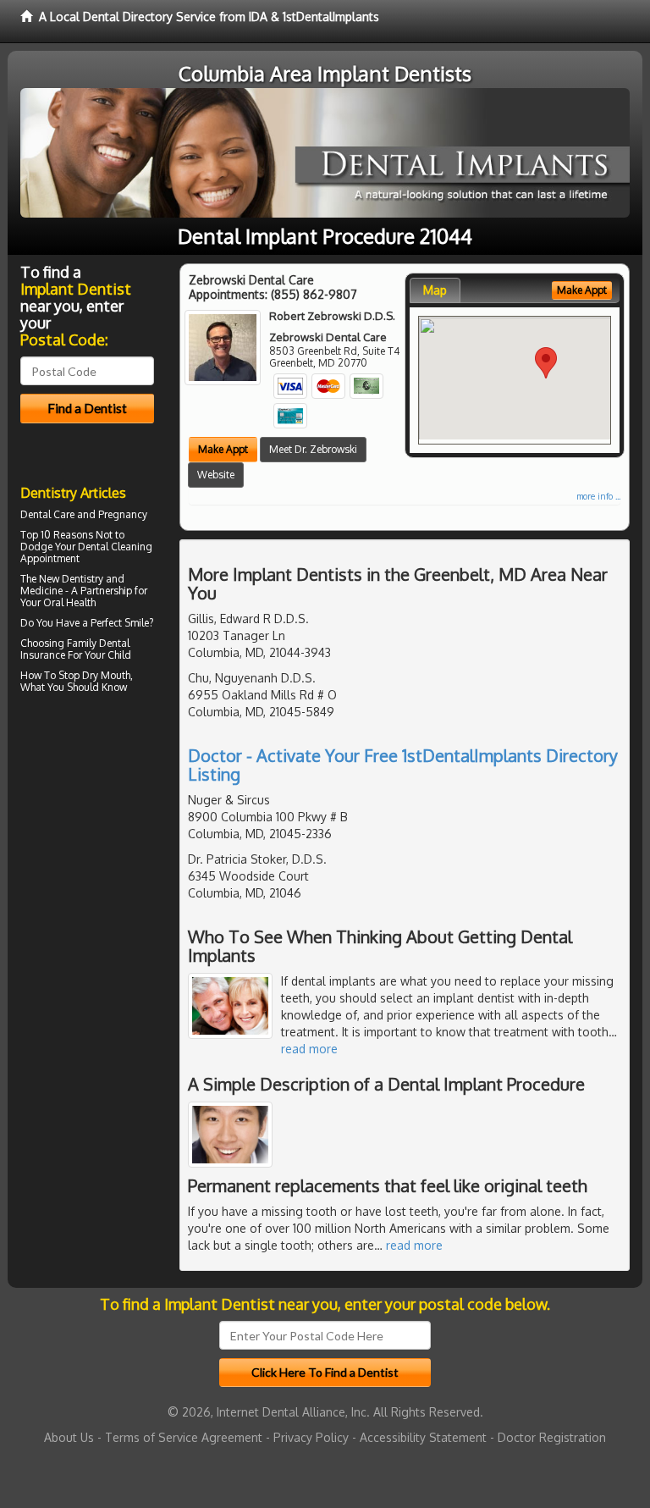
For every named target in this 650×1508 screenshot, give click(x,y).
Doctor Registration (552, 1437)
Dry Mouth (106, 675)
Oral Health (69, 602)
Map (435, 290)
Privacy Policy (311, 1437)
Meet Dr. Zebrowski (313, 449)
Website (215, 474)
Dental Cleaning (115, 546)
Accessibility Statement (423, 1437)
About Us (69, 1437)
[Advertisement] (107, 846)
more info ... (598, 496)
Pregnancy (122, 514)
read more (309, 1048)
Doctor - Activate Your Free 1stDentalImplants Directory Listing (403, 764)
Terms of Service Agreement (183, 1437)
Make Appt (223, 449)
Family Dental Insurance (74, 649)
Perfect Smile (120, 622)
